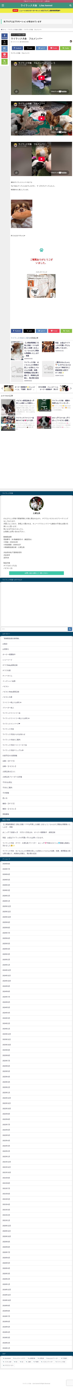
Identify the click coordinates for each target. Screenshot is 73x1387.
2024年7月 (6, 997)
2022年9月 (6, 1114)
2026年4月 (6, 885)
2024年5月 (6, 1007)
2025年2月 (6, 959)
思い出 (5, 798)
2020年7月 (6, 1252)
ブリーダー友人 (8, 707)
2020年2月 (6, 1279)
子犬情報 (6, 793)
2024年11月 (7, 975)
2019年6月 (6, 1321)
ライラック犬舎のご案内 (18, 34)
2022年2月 (6, 1151)
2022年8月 (6, 1119)
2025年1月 (6, 965)
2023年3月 (6, 1082)
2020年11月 (7, 1231)
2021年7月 (6, 1188)
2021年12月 (7, 1162)
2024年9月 (6, 986)
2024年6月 (6, 1002)
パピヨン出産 (7, 697)
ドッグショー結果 (9, 681)
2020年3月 (6, 1273)
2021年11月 (7, 1167)
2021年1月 (6, 1220)
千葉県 (36, 1361)
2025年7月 (6, 933)
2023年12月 (7, 1034)
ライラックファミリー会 (11, 713)
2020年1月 (6, 1284)
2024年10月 (7, 981)
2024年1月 (6, 1028)
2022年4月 (6, 1140)
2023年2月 (6, 1087)
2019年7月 (6, 1316)
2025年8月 (6, 927)
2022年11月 (7, 1103)
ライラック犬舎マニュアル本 (13, 750)
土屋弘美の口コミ (9, 771)
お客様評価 (32, 1358)
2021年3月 (6, 1209)
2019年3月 (6, 1337)
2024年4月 (6, 1012)
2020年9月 (6, 1241)
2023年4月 (6, 1076)
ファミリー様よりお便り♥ (12, 702)
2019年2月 (6, 1343)
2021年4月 (6, 1204)
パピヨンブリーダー (48, 1361)
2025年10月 (7, 917)
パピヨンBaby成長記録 (11, 691)
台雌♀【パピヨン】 (10, 766)
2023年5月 (6, 1071)
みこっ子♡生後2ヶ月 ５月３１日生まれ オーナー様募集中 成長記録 (29, 832)
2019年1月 (6, 1348)
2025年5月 (6, 943)
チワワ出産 (7, 670)
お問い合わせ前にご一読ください (36, 573)
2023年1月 (6, 1092)
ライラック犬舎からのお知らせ (14, 734)
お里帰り (6, 649)
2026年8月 (6, 863)
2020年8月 (6, 1247)
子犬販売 (64, 1358)
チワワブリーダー (9, 1365)
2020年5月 (6, 1263)
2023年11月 (7, 1039)
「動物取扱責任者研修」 (11, 638)
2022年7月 (6, 1124)
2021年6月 (6, 1193)
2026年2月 (6, 895)
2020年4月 (6, 1268)
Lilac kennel (7, 1358)
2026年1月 (6, 901)
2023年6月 (6, 1066)
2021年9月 (6, 1178)
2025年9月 (6, 922)
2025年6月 (6, 938)
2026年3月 (6, 890)
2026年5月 (6, 879)
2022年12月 (7, 1098)
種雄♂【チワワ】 (9, 803)
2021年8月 (6, 1183)
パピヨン (6, 686)
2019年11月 (7, 1295)
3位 (16, 1361)
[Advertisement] (41, 313)
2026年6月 (6, 874)
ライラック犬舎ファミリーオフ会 (15, 745)
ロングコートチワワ (20, 1358)
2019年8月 (6, 1311)
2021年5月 (6, 1199)
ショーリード (7, 660)
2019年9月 (6, 1305)
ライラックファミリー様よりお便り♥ (16, 718)
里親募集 (6, 814)
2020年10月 (7, 1236)
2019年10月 (7, 1300)
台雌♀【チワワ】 (9, 761)
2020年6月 (6, 1257)
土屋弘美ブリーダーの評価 (12, 777)
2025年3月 (6, 954)
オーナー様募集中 (9, 654)
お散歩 (5, 644)
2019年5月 (6, 1327)
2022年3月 (6, 1146)
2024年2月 (6, 1023)
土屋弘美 (41, 1358)
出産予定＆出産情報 (10, 755)
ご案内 (29, 1361)
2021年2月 (6, 1215)
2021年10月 (7, 1172)
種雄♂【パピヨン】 (10, 809)
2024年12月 (7, 970)
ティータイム (7, 675)
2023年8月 (6, 1055)
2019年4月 (6, 1332)
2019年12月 (7, 1289)
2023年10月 (7, 1044)
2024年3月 (6, 1018)
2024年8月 (6, 991)
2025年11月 (7, 911)
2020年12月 (7, 1225)
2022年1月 (6, 1156)
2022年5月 (6, 1135)
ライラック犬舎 (8, 729)
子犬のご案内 (7, 787)
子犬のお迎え (7, 782)
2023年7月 (6, 1060)
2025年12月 (7, 906)
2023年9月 (6, 1050)
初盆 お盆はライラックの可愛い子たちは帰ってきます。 (24, 837)
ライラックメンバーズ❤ (11, 723)
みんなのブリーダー (53, 1358)
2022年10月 (7, 1108)
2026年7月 (6, 869)
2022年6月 (6, 1130)
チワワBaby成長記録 (10, 665)
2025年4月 (6, 949)
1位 (22, 1361)
